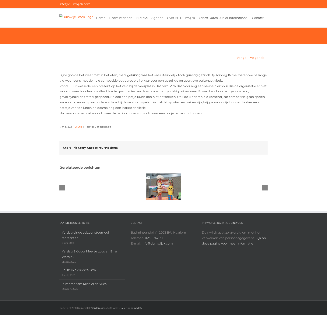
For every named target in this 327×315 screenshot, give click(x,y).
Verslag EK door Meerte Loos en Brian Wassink (90, 254)
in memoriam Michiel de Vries (84, 284)
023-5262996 (154, 238)
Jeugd (78, 126)
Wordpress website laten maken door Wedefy (116, 307)
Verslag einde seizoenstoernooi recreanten (85, 235)
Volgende (257, 58)
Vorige (241, 58)
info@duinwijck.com (74, 4)
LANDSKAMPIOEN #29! (79, 270)
